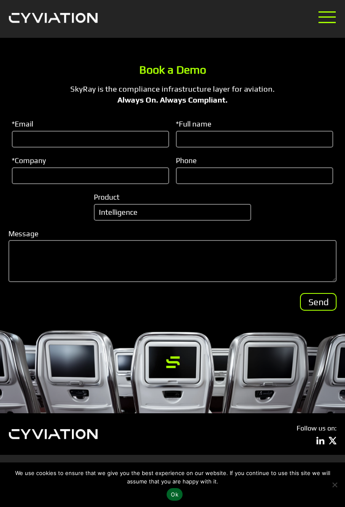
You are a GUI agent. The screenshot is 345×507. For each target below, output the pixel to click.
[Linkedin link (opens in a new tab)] (320, 440)
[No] (334, 485)
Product (106, 197)
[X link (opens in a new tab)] (333, 440)
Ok (174, 494)
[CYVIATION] (53, 18)
